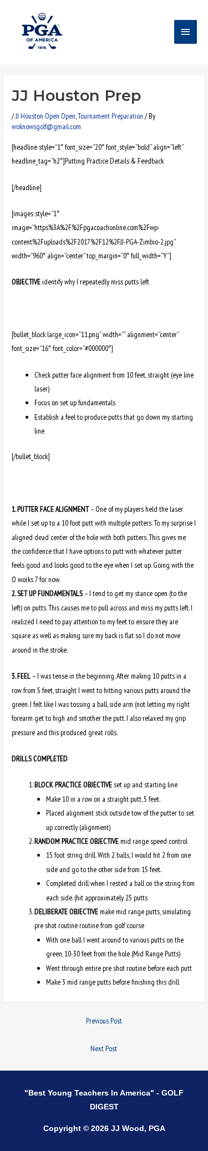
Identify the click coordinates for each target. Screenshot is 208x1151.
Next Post (103, 1048)
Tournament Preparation (110, 116)
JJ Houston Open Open (45, 116)
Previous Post (104, 1021)
